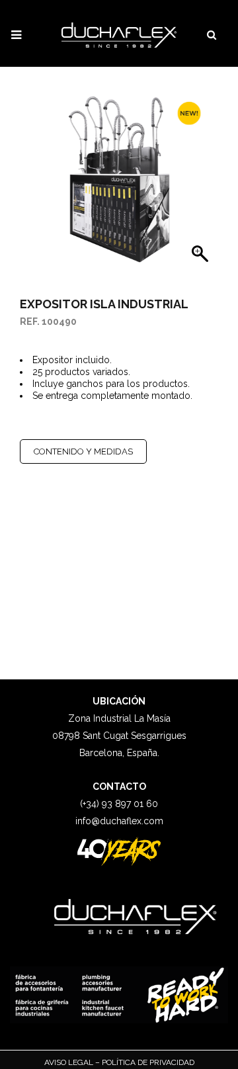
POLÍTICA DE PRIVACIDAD (147, 1062)
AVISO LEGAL (69, 1062)
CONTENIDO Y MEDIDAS (83, 451)
